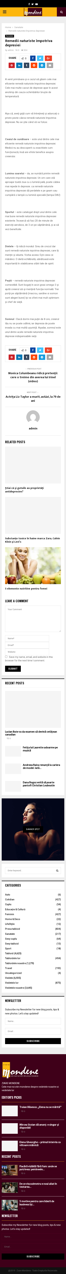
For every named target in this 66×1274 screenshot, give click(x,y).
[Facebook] (29, 4)
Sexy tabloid (12, 943)
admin (11, 50)
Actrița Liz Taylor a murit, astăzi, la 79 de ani (33, 398)
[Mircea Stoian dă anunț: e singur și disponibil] (10, 1128)
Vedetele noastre (14, 987)
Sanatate (9, 36)
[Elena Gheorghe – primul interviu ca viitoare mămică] (10, 1146)
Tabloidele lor (12, 958)
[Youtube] (36, 4)
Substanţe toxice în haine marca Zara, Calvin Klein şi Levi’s (32, 540)
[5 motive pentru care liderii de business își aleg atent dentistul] (10, 1205)
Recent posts (14, 683)
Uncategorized (13, 973)
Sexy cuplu (11, 938)
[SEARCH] (57, 870)
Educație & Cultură (15, 909)
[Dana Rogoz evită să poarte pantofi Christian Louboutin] (13, 786)
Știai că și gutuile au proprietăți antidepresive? (24, 490)
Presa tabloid (12, 929)
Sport (8, 948)
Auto (7, 894)
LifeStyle (10, 924)
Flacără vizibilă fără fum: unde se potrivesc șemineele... (38, 1168)
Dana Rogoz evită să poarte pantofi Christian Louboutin (39, 784)
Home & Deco (12, 919)
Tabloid (9, 953)
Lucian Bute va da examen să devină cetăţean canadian (31, 733)
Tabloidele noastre (15, 963)
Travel (8, 968)
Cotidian (9, 899)
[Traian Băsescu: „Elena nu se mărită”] (10, 1111)
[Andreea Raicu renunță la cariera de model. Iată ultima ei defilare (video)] (13, 768)
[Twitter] (32, 4)
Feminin (9, 914)
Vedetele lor (12, 982)
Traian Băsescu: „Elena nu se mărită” (40, 1107)
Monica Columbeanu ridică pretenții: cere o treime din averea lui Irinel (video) (33, 377)
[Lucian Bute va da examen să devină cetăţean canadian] (33, 709)
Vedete (9, 978)
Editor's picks (11, 1097)
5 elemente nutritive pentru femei (26, 588)
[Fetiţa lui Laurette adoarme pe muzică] (13, 751)
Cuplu (8, 904)
